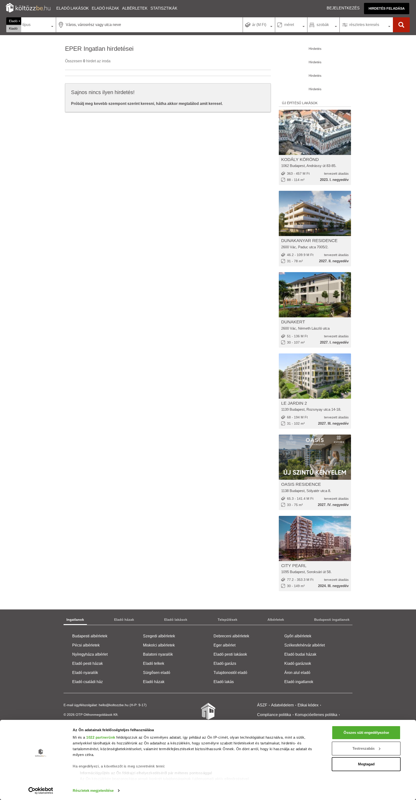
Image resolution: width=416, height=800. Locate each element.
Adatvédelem (282, 705)
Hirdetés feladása (387, 8)
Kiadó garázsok (297, 663)
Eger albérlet (224, 645)
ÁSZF (262, 705)
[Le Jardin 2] (315, 376)
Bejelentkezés (343, 8)
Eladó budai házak (300, 654)
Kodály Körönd (300, 159)
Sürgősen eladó (156, 673)
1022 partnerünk (100, 737)
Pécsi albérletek (86, 645)
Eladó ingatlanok (298, 682)
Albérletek (135, 8)
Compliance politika (274, 715)
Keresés (401, 24)
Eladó (13, 21)
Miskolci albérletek (159, 645)
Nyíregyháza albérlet (90, 654)
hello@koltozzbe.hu (114, 705)
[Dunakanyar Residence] (315, 213)
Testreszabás (363, 748)
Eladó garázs (225, 663)
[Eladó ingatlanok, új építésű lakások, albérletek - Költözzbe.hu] (208, 714)
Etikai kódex (308, 705)
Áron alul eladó (297, 673)
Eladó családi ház (87, 682)
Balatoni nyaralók (158, 654)
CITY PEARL (293, 565)
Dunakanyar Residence (309, 240)
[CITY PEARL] (315, 538)
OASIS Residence (301, 484)
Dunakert (293, 322)
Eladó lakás (224, 682)
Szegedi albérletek (159, 636)
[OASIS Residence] (315, 457)
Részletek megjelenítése (93, 790)
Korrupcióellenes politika (316, 715)
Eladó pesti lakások (230, 654)
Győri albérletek (297, 636)
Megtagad (366, 764)
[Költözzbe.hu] (28, 8)
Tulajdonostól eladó (230, 673)
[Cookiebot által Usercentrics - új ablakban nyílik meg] (41, 790)
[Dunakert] (315, 294)
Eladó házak (105, 8)
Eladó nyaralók (85, 673)
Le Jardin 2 (294, 403)
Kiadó (13, 28)
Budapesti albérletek (89, 636)
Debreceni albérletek (231, 636)
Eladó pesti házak (87, 663)
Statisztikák (163, 8)
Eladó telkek (153, 663)
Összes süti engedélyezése (366, 732)
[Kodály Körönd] (315, 132)
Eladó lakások (72, 8)
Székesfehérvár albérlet (304, 645)
